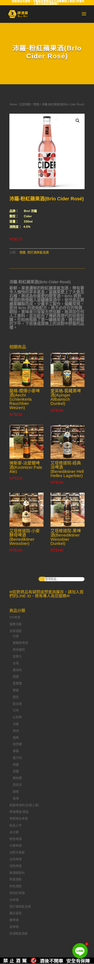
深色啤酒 (15, 866)
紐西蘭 (17, 744)
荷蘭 (16, 771)
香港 (16, 798)
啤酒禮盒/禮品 (19, 811)
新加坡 (17, 703)
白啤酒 (14, 899)
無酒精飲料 (17, 872)
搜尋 (41, 579)
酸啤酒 (14, 920)
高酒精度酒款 (18, 933)
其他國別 (19, 649)
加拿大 (17, 656)
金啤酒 (14, 926)
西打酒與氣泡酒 (38, 252)
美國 (16, 751)
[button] (78, 121)
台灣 (16, 663)
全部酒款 (25, 104)
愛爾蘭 (17, 683)
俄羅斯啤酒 (20, 642)
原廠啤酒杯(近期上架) (24, 805)
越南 (16, 791)
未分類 (14, 832)
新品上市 (15, 825)
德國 (36, 104)
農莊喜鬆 (15, 913)
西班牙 (17, 784)
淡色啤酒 (15, 859)
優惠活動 (15, 624)
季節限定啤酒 (18, 818)
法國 (16, 724)
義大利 (17, 757)
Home (13, 104)
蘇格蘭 (17, 778)
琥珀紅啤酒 (17, 893)
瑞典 (16, 737)
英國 (16, 764)
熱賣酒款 (15, 879)
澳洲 (16, 730)
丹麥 (16, 636)
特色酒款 (15, 886)
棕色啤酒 (15, 839)
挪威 (16, 690)
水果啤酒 (15, 845)
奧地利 (17, 670)
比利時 (17, 717)
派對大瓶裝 (17, 852)
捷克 (16, 697)
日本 (16, 710)
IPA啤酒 (14, 617)
